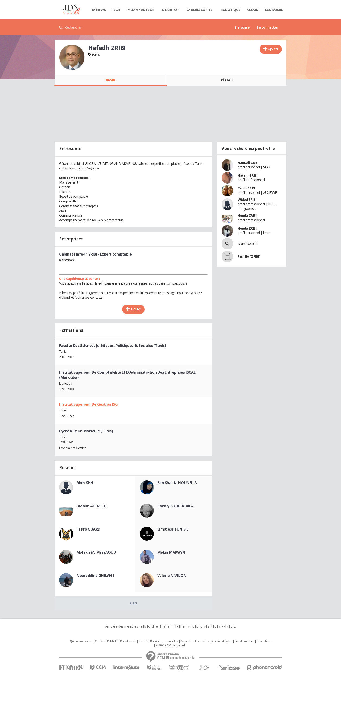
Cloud (253, 9)
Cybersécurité (199, 9)
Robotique (230, 9)
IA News (99, 9)
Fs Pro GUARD (88, 529)
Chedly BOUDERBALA (175, 505)
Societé (142, 641)
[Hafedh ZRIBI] (72, 57)
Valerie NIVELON (172, 575)
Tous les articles (244, 641)
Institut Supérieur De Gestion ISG (88, 404)
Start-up (170, 9)
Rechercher (73, 27)
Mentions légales (221, 641)
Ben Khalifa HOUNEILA (177, 482)
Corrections (264, 641)
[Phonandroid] (264, 667)
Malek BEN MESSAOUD (96, 552)
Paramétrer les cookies (194, 641)
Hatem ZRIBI (247, 175)
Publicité (112, 641)
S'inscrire (242, 27)
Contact (99, 641)
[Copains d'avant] (179, 667)
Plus (133, 603)
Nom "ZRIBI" (247, 243)
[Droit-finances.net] (154, 667)
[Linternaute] (126, 667)
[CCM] (98, 667)
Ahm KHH (85, 482)
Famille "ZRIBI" (249, 256)
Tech (116, 9)
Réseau (226, 80)
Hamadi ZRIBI (248, 162)
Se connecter (267, 27)
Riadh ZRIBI (246, 188)
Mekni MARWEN (171, 552)
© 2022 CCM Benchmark (171, 645)
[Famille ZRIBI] (227, 256)
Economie (274, 9)
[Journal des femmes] (71, 667)
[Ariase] (229, 667)
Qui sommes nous (81, 641)
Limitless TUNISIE (172, 529)
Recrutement (128, 641)
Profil (110, 80)
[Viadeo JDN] (203, 667)
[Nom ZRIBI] (227, 243)
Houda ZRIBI (247, 215)
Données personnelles (164, 641)
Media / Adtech (140, 9)
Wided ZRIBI (247, 199)
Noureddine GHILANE (95, 575)
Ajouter (273, 49)
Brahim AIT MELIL (92, 505)
